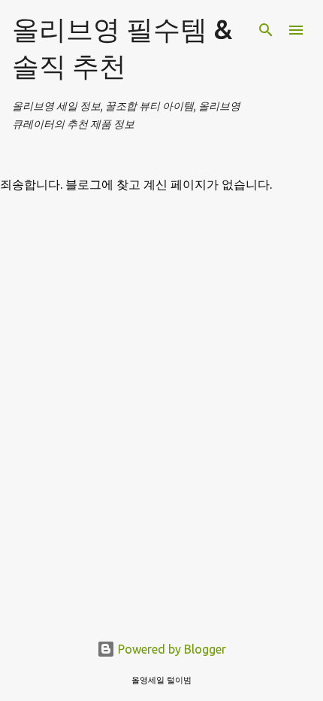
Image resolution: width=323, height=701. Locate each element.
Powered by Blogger (170, 649)
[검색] (266, 30)
